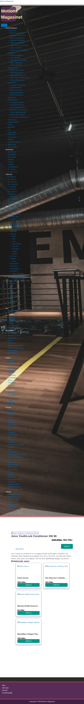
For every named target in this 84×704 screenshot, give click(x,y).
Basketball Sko (15, 214)
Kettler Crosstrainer (17, 33)
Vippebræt (11, 482)
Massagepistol (13, 333)
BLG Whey (11, 152)
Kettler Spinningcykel (17, 115)
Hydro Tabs (12, 157)
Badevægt (11, 477)
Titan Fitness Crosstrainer (19, 45)
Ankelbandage (13, 435)
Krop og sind (10, 390)
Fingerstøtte (12, 452)
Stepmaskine (12, 120)
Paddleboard (12, 502)
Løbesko (13, 234)
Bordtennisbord (13, 499)
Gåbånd (10, 139)
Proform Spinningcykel (18, 112)
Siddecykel (12, 97)
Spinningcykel (13, 100)
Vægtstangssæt (13, 368)
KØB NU (67, 546)
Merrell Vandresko (18, 276)
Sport (10, 211)
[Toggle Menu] (4, 25)
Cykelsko (13, 219)
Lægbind (11, 447)
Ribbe (10, 430)
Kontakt (4, 690)
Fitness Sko (14, 221)
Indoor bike (12, 134)
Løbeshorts (12, 321)
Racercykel (12, 144)
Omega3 (11, 164)
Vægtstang (12, 370)
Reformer (11, 397)
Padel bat (11, 506)
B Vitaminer (12, 179)
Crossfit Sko (14, 216)
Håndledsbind (12, 425)
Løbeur (10, 472)
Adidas (14, 251)
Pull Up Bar (12, 382)
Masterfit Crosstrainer (17, 35)
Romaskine (12, 82)
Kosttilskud (9, 149)
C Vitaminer (12, 187)
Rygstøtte (11, 462)
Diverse (8, 407)
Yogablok (11, 400)
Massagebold (12, 395)
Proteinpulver (12, 172)
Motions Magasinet (6, 1)
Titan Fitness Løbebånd (18, 60)
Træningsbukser (13, 325)
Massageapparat (14, 355)
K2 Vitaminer (12, 199)
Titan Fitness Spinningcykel (19, 117)
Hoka (14, 236)
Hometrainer (12, 137)
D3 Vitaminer (12, 192)
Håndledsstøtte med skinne (17, 454)
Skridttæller (12, 412)
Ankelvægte (12, 437)
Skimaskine (12, 132)
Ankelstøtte (12, 439)
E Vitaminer (12, 194)
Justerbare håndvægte (16, 387)
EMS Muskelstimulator (15, 489)
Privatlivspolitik (7, 693)
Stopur (10, 417)
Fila (11, 288)
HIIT (9, 129)
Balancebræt (12, 467)
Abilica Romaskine (16, 92)
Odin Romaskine (15, 87)
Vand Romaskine (13, 142)
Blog (3, 685)
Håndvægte (12, 363)
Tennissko (13, 266)
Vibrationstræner (14, 484)
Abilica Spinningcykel (17, 107)
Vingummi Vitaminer (15, 201)
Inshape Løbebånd (16, 55)
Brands (10, 281)
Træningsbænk (13, 378)
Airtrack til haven (14, 494)
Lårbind (10, 449)
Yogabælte (11, 402)
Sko (7, 206)
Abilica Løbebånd (16, 65)
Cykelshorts (12, 313)
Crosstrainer (12, 30)
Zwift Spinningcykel (17, 105)
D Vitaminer (12, 189)
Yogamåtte (12, 405)
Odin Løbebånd (15, 58)
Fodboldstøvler (15, 224)
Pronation (15, 249)
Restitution (9, 330)
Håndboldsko (14, 229)
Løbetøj (10, 323)
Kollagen (11, 159)
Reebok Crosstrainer (17, 38)
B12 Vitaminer (13, 184)
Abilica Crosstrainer (17, 43)
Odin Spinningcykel (16, 102)
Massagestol (12, 353)
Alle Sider (5, 688)
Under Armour (15, 306)
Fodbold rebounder (14, 497)
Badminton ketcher (14, 509)
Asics (14, 241)
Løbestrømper (13, 469)
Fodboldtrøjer (12, 316)
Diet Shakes (12, 154)
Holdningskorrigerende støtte (18, 459)
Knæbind (11, 415)
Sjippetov (11, 420)
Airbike (10, 125)
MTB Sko (13, 256)
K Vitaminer (12, 197)
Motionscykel (12, 68)
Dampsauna (12, 343)
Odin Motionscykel (16, 72)
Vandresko (13, 271)
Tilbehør (8, 492)
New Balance (17, 244)
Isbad (10, 340)
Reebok (12, 303)
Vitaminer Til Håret (14, 204)
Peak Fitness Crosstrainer (19, 50)
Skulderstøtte (12, 464)
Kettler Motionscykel (17, 70)
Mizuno (14, 254)
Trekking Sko (14, 268)
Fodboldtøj (11, 318)
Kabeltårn (11, 360)
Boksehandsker (13, 311)
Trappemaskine (13, 122)
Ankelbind (11, 442)
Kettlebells (11, 365)
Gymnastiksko (15, 226)
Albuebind (11, 422)
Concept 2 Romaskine (17, 85)
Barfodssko (12, 209)
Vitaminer (9, 174)
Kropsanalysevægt (14, 479)
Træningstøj (12, 328)
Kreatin (10, 162)
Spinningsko (14, 263)
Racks (10, 380)
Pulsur (10, 410)
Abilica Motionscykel (17, 80)
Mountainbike (12, 147)
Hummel (13, 293)
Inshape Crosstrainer (17, 40)
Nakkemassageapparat (16, 348)
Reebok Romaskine (16, 95)
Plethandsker (12, 511)
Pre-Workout (12, 169)
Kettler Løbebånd (16, 63)
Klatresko (13, 231)
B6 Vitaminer (12, 182)
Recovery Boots (13, 335)
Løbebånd (11, 53)
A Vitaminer (12, 177)
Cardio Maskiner (11, 28)
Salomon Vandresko (19, 278)
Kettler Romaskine (16, 90)
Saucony (15, 246)
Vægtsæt (11, 373)
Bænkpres (11, 385)
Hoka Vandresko (18, 273)
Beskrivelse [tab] (20, 549)
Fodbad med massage (15, 345)
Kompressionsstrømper (16, 445)
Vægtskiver (12, 375)
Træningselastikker (14, 427)
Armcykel (11, 127)
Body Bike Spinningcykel (18, 110)
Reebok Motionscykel (17, 75)
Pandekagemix (13, 167)
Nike (13, 239)
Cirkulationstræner (14, 487)
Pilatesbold (12, 392)
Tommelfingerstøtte (15, 457)
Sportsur (11, 474)
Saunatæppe (12, 338)
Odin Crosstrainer (16, 48)
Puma (12, 301)
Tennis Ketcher (13, 504)
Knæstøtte (11, 432)
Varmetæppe (12, 350)
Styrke (8, 358)
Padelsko (13, 258)
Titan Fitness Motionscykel (19, 77)
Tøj (7, 308)
